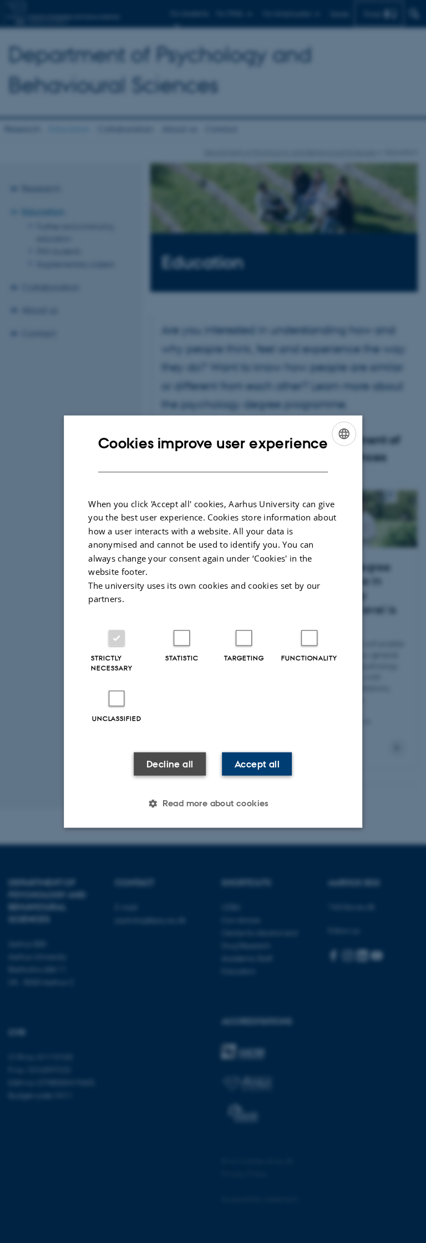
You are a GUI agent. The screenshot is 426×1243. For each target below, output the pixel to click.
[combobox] (343, 433)
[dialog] (213, 622)
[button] (213, 803)
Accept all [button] (257, 763)
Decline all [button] (169, 763)
